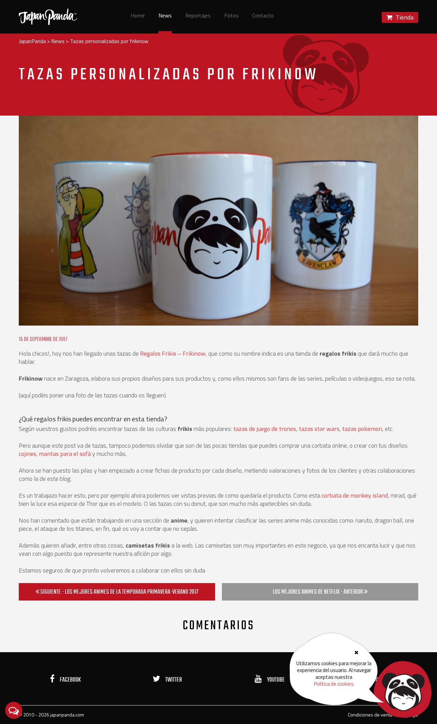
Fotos (231, 16)
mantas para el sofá (65, 453)
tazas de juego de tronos (264, 428)
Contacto (263, 16)
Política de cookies (334, 684)
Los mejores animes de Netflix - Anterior (318, 592)
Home (138, 16)
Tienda (403, 17)
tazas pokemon (362, 428)
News (165, 16)
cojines (27, 453)
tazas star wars (318, 428)
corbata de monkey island (355, 495)
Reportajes (198, 16)
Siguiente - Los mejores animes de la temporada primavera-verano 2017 (118, 592)
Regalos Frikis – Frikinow (173, 353)
